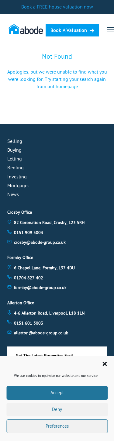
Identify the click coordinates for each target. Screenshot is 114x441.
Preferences (57, 426)
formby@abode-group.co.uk (40, 287)
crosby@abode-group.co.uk (40, 242)
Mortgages (18, 185)
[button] (105, 364)
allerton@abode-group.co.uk (41, 333)
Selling (14, 141)
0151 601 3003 (28, 323)
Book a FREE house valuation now (57, 7)
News (13, 194)
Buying (14, 150)
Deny (57, 409)
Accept (57, 392)
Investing (17, 177)
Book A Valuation (68, 30)
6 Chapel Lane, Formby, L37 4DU (44, 267)
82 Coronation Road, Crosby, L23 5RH (49, 222)
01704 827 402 (28, 278)
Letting (14, 159)
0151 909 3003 (28, 232)
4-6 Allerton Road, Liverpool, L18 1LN (49, 313)
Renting (15, 168)
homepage (67, 86)
